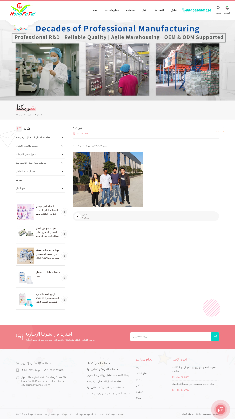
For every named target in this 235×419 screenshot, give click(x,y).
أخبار (144, 10)
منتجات (130, 10)
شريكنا (28, 114)
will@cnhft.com (43, 363)
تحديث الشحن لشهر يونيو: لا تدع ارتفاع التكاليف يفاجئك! (194, 369)
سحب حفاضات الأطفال (27, 145)
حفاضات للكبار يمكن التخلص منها (31, 162)
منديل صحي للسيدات (26, 154)
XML (198, 414)
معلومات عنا (112, 10)
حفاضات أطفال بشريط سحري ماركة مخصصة (108, 393)
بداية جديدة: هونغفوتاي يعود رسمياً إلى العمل (193, 384)
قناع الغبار (20, 188)
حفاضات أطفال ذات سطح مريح (48, 274)
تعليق (174, 10)
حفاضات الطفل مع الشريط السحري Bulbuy (108, 375)
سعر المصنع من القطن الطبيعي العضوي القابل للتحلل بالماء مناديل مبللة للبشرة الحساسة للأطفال (47, 232)
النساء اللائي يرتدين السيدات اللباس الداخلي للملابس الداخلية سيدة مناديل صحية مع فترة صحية (47, 210)
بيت (95, 10)
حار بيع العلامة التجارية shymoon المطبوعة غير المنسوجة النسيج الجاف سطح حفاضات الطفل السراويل (47, 298)
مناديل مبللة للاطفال (25, 171)
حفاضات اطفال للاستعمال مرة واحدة (33, 137)
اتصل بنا (159, 10)
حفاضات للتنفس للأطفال (98, 363)
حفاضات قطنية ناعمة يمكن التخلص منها (105, 387)
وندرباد (19, 179)
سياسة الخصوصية (211, 414)
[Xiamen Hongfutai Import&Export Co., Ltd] (22, 9)
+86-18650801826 (197, 10)
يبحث (218, 13)
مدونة (138, 397)
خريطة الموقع (188, 414)
